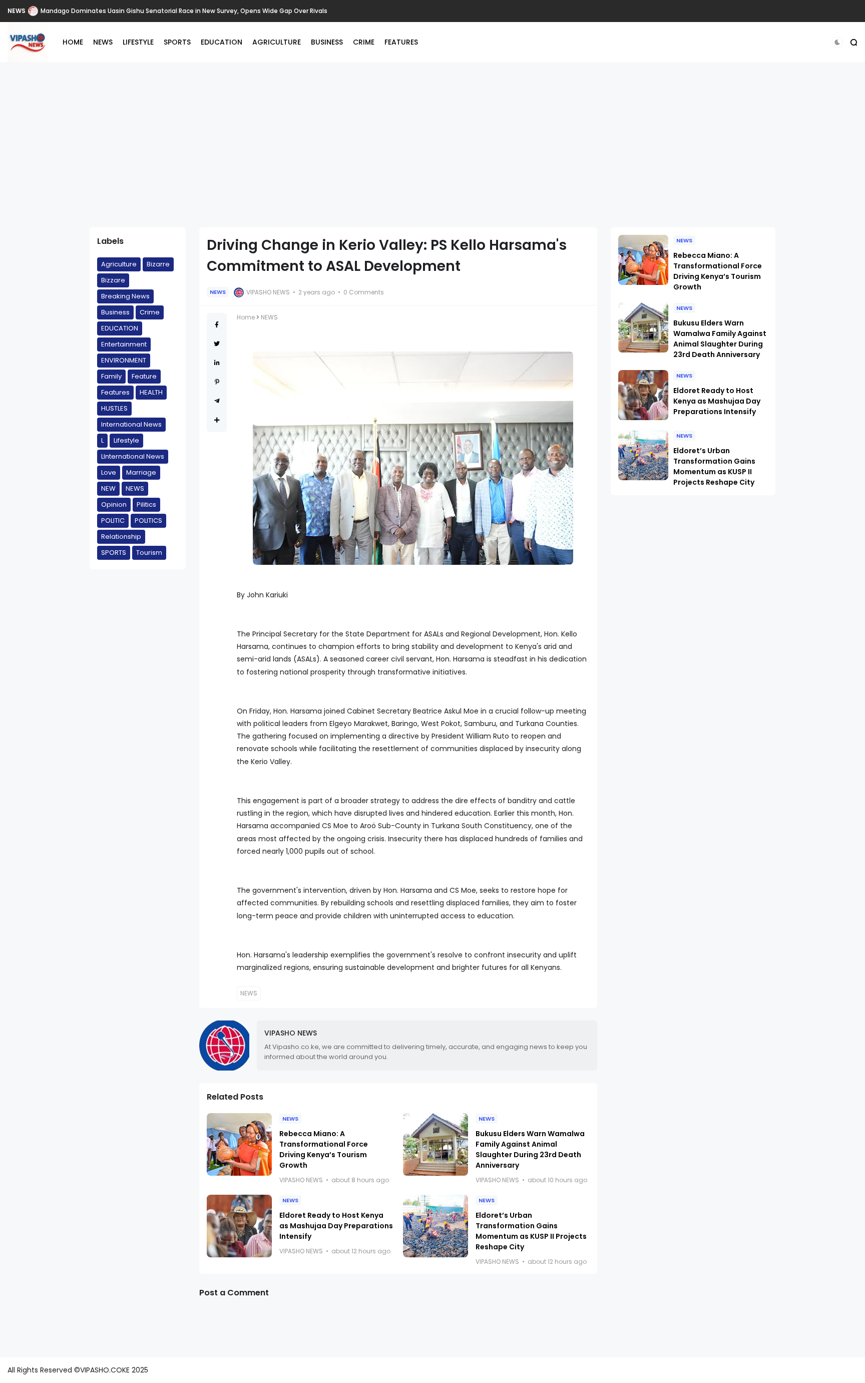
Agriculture (119, 264)
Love (108, 472)
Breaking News (125, 296)
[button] (837, 42)
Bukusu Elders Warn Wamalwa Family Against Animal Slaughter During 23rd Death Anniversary (530, 1149)
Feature (144, 376)
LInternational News (132, 456)
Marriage (141, 472)
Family (111, 376)
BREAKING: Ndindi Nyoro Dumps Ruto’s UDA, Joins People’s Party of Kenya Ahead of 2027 (185, 11)
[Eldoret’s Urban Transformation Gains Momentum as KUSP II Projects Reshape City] (435, 1226)
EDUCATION (221, 42)
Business (115, 312)
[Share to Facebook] (217, 324)
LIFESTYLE (138, 42)
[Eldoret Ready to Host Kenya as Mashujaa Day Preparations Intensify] (239, 1226)
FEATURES (401, 42)
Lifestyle (126, 440)
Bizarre (158, 264)
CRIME (363, 42)
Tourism (149, 552)
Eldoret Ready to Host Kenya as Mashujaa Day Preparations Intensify (336, 1225)
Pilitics (146, 504)
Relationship (121, 536)
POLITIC (113, 520)
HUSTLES (114, 408)
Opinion (114, 504)
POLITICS (22, 11)
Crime (150, 312)
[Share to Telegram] (217, 401)
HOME (73, 42)
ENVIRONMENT (123, 360)
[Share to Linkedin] (217, 363)
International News (131, 424)
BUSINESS (327, 42)
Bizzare (113, 280)
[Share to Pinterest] (217, 382)
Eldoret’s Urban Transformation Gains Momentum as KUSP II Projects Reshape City (531, 1231)
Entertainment (124, 344)
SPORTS (177, 42)
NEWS (103, 42)
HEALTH (151, 392)
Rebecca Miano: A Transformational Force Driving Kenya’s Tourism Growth (323, 1149)
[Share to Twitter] (217, 343)
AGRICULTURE (276, 42)
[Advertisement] (432, 145)
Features (115, 392)
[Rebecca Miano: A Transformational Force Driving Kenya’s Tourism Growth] (239, 1144)
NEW (108, 488)
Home (246, 317)
